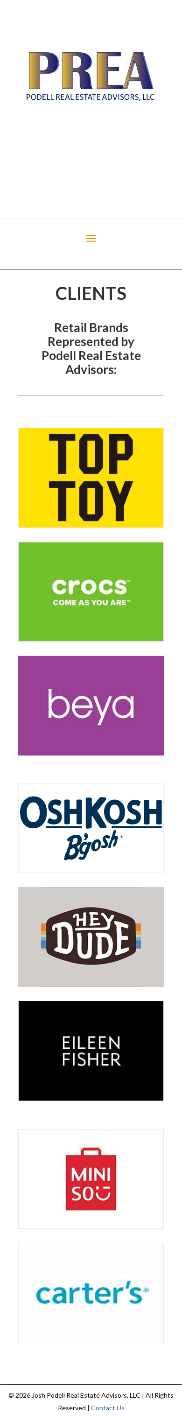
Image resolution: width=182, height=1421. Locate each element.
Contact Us (108, 1408)
